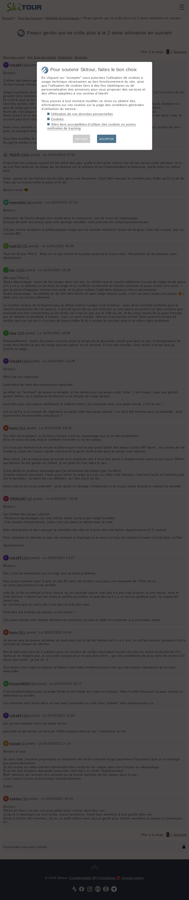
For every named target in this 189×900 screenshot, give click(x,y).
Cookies (57, 119)
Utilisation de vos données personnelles (82, 114)
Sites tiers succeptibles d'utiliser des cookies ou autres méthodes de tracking (91, 126)
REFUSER (81, 139)
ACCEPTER (106, 139)
